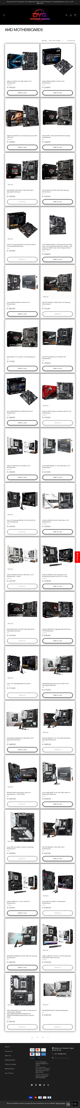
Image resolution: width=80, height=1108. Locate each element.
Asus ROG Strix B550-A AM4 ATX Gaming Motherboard (20, 848)
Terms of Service (10, 1064)
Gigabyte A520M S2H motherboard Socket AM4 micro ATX (22, 136)
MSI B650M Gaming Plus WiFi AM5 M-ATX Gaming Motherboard (55, 684)
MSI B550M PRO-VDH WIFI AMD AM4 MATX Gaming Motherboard (20, 630)
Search (7, 1047)
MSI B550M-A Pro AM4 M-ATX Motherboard (21, 357)
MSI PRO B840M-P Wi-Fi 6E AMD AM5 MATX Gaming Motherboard (56, 739)
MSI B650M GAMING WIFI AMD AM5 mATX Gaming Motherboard (20, 739)
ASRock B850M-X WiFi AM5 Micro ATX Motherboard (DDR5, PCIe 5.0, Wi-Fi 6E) (55, 575)
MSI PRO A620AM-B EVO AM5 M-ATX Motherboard (54, 357)
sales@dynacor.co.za (61, 1058)
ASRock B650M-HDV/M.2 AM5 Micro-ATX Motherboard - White (20, 575)
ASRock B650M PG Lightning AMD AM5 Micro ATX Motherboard (56, 630)
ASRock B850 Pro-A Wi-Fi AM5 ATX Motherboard (18, 902)
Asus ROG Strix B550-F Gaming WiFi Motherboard (54, 902)
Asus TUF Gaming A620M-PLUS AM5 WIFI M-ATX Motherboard (21, 521)
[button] (4, 15)
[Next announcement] (76, 2)
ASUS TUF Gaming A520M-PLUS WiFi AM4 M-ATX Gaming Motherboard (21, 245)
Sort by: (44, 40)
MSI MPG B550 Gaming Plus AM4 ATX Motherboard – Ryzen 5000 (19, 793)
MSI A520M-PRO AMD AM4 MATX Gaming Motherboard (55, 191)
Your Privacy (9, 1073)
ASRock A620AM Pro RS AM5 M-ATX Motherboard (18, 466)
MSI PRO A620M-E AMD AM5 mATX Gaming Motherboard (56, 303)
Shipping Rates (10, 1060)
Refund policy (9, 1069)
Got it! (70, 1104)
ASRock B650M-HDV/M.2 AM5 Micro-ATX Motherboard (55, 521)
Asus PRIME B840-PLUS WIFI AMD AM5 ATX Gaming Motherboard (56, 793)
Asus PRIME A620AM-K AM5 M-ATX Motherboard (18, 303)
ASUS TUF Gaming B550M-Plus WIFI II (19, 683)
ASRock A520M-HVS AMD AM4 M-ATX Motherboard (19, 82)
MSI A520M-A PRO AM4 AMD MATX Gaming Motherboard (56, 136)
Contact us (8, 1051)
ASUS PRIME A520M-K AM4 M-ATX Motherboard (53, 82)
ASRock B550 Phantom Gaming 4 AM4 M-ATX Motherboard (56, 412)
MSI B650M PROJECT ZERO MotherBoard (55, 1010)
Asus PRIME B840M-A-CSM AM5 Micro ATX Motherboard (56, 466)
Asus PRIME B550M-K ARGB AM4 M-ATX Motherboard (20, 412)
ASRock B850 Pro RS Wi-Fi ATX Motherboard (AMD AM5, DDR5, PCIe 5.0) (56, 956)
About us (8, 1055)
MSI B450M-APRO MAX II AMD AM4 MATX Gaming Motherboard (20, 191)
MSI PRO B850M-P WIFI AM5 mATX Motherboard (53, 848)
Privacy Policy (60, 1103)
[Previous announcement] (4, 2)
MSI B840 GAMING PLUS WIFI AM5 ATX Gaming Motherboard (22, 956)
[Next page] (48, 1037)
